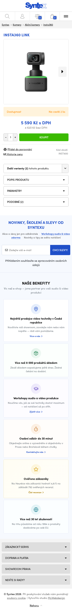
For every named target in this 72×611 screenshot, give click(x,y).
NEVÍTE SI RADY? (15, 580)
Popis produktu (18, 180)
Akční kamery (32, 24)
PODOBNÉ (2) (15, 202)
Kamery (17, 24)
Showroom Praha (17, 569)
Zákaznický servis (17, 547)
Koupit (43, 137)
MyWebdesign (56, 598)
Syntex (5, 24)
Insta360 (48, 24)
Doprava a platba (16, 558)
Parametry (14, 191)
